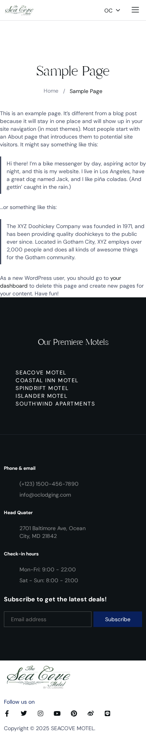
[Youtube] (57, 713)
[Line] (107, 713)
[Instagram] (40, 713)
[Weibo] (91, 713)
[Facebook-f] (7, 713)
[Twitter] (24, 713)
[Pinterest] (74, 713)
